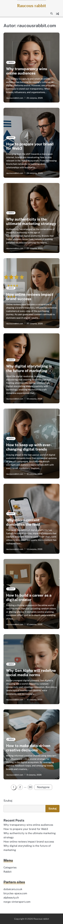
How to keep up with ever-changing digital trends (29, 447)
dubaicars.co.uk (13, 889)
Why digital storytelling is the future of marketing (29, 368)
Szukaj (8, 800)
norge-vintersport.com (17, 901)
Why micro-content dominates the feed (23, 522)
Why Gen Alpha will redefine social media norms (31, 672)
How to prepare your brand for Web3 (26, 828)
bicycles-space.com (15, 893)
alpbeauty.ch (11, 897)
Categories (10, 867)
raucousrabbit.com (14, 98)
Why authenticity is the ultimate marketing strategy (31, 221)
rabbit (11, 62)
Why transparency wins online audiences (26, 71)
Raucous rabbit (31, 5)
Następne (43, 787)
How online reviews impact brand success (29, 296)
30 (30, 787)
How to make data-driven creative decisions (28, 748)
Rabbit (8, 871)
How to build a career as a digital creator (28, 597)
